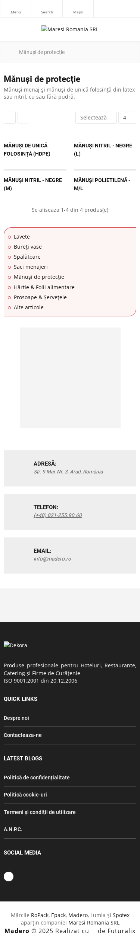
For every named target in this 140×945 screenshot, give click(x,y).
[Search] (46, 8)
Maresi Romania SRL (93, 922)
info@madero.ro (52, 559)
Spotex (121, 915)
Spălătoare (27, 256)
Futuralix (122, 931)
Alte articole (29, 307)
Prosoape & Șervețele (40, 297)
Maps (78, 8)
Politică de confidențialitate (37, 777)
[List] (23, 118)
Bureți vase (28, 246)
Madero (78, 915)
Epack (58, 915)
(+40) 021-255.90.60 (58, 515)
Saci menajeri (31, 267)
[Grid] (10, 118)
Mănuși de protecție (39, 277)
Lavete (22, 236)
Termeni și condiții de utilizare (40, 812)
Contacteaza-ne (23, 735)
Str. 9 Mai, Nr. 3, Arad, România (68, 472)
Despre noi (16, 718)
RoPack (40, 915)
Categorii (15, 8)
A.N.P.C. (13, 829)
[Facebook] (8, 876)
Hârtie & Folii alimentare (44, 287)
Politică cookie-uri (25, 795)
